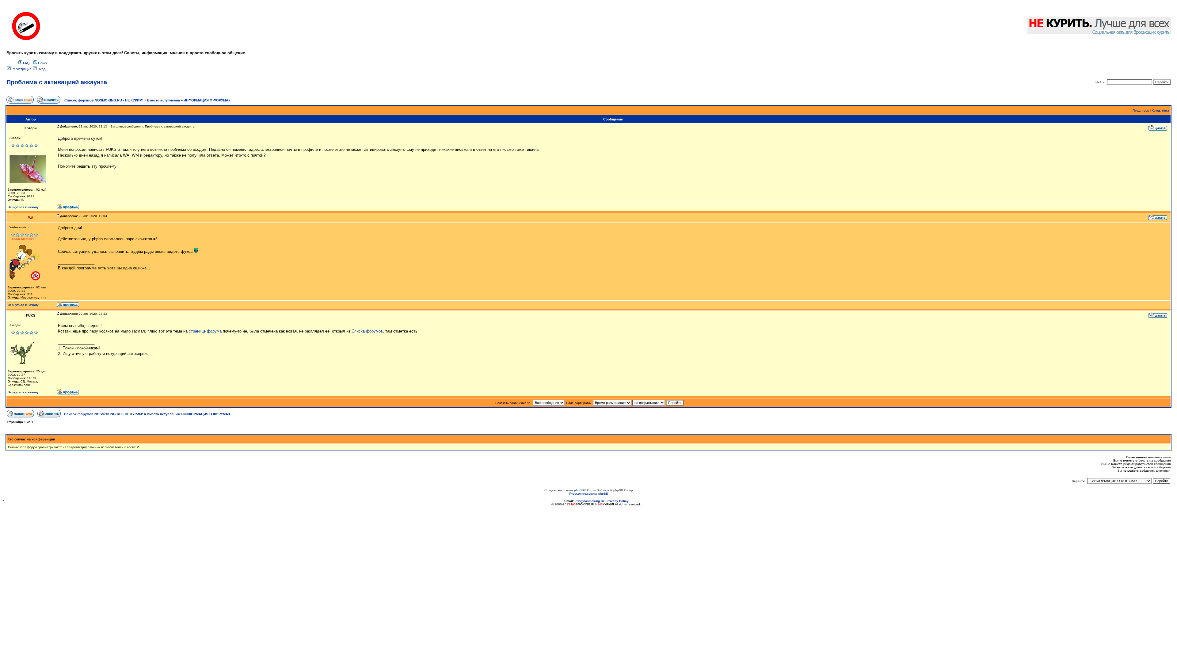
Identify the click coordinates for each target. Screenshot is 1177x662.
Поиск (42, 63)
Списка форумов (367, 331)
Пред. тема (1141, 110)
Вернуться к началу (23, 207)
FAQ (26, 63)
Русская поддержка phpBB (588, 493)
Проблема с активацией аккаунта (56, 82)
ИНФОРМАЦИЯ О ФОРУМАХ (207, 100)
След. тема (1160, 110)
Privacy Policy (618, 501)
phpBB (579, 490)
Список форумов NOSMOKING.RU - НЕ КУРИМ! (103, 100)
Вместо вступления (163, 100)
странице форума (205, 331)
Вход (41, 69)
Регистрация (21, 69)
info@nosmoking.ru (589, 501)
